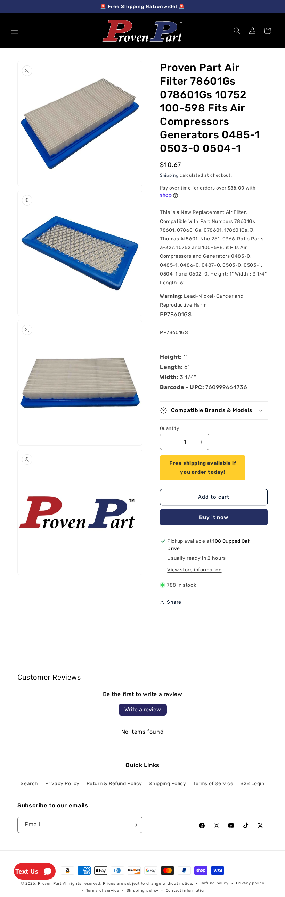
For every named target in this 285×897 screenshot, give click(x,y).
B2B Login (252, 784)
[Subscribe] (134, 825)
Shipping (169, 175)
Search (29, 784)
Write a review (142, 709)
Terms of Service (213, 784)
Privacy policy (250, 883)
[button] (14, 30)
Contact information (186, 890)
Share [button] (174, 602)
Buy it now (213, 517)
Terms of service (102, 890)
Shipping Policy (167, 784)
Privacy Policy (62, 784)
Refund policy (215, 883)
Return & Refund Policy (114, 784)
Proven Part (50, 883)
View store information (194, 570)
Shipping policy (143, 890)
